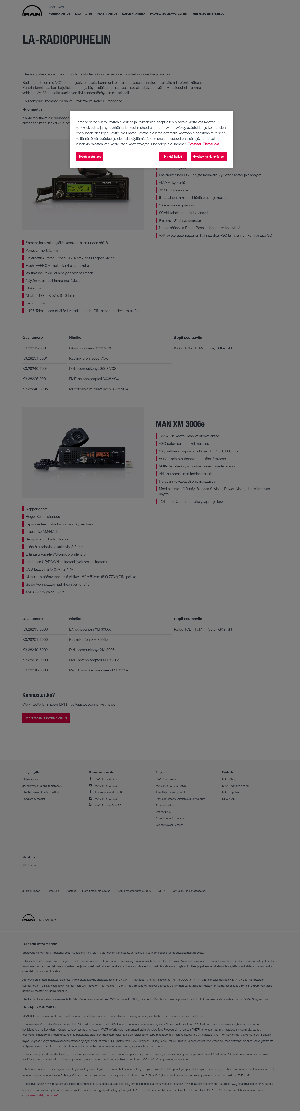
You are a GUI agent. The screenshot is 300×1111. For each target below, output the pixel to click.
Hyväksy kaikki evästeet (209, 156)
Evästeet (195, 144)
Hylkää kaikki (173, 156)
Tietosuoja (211, 144)
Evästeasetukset (90, 156)
